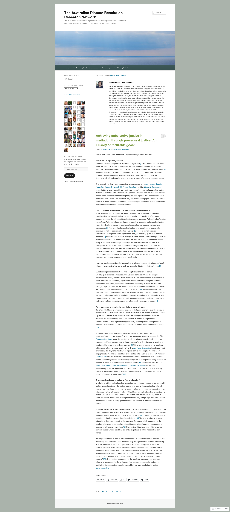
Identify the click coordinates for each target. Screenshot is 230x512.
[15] (139, 362)
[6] (137, 233)
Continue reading (103, 467)
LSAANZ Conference (152, 187)
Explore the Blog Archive (89, 68)
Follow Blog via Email (73, 156)
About (75, 68)
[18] (137, 418)
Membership (106, 68)
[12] (97, 327)
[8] (113, 251)
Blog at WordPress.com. (115, 504)
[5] (106, 233)
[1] (141, 163)
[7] (105, 236)
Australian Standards (141, 348)
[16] (124, 374)
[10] (140, 289)
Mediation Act (101, 356)
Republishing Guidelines (122, 68)
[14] (154, 353)
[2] (165, 169)
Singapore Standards (104, 339)
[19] (124, 427)
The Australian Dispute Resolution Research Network (93, 14)
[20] (104, 459)
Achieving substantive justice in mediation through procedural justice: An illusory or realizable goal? (126, 140)
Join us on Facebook (72, 94)
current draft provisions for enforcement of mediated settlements (121, 365)
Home (67, 68)
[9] (160, 266)
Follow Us (69, 176)
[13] (131, 345)
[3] (107, 228)
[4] (134, 230)
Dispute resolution (108, 492)
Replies (119, 492)
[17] (141, 415)
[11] (156, 301)
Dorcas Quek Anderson (118, 75)
